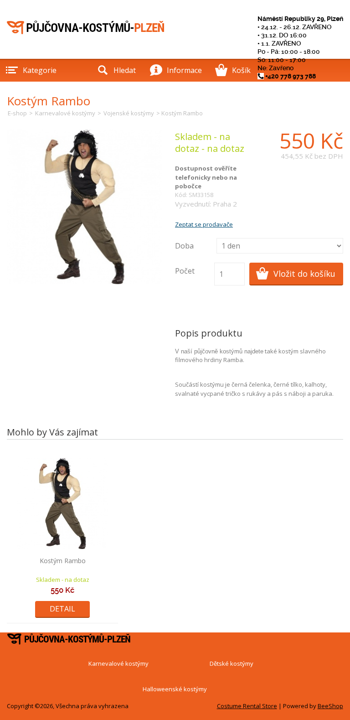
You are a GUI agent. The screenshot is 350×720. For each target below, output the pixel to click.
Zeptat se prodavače (204, 224)
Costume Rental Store (247, 706)
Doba (184, 246)
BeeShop (330, 706)
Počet (185, 271)
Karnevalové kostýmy (65, 113)
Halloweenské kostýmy (175, 689)
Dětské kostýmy (231, 663)
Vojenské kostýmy (128, 113)
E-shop (17, 113)
